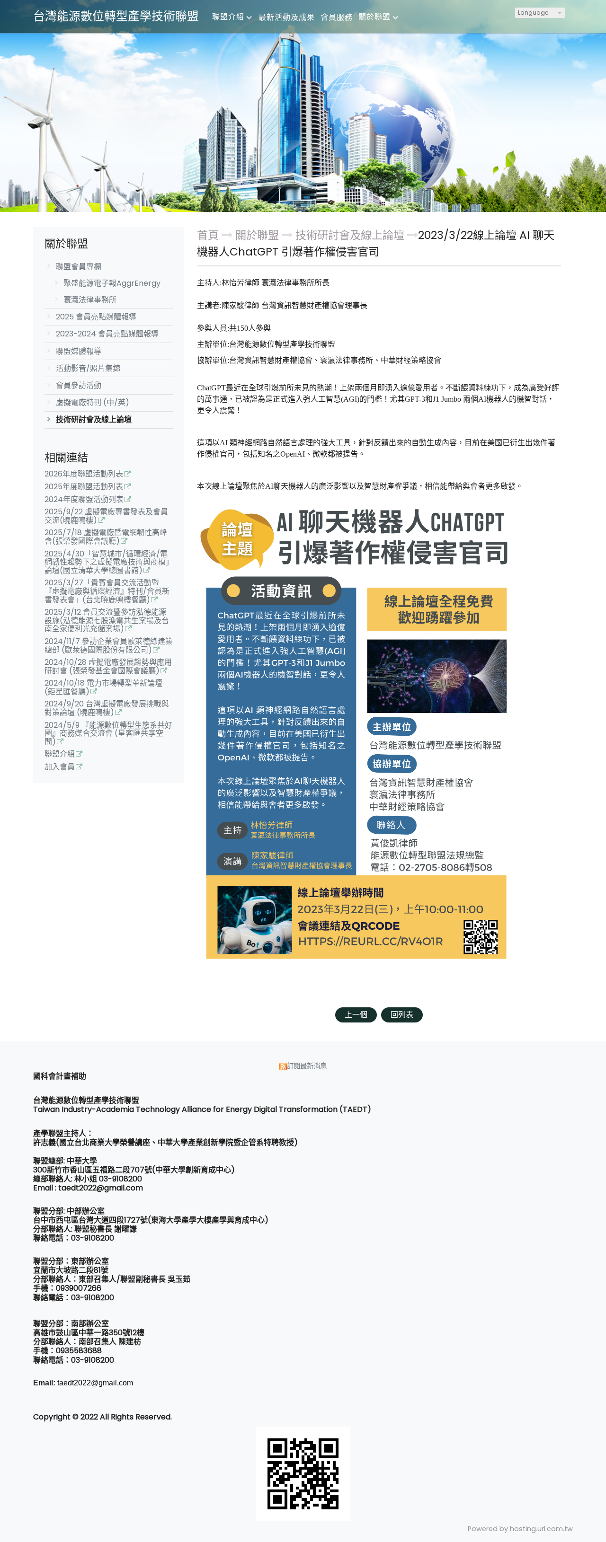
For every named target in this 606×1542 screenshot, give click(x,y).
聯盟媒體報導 (78, 351)
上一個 (356, 1014)
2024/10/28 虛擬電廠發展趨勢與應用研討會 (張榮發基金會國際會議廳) (108, 667)
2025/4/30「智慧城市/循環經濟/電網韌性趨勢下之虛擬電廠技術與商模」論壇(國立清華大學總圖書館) (107, 563)
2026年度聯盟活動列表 (84, 474)
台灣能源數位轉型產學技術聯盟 (116, 16)
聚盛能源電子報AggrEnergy (111, 283)
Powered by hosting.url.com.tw (520, 1528)
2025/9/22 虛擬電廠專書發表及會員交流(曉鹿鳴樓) (106, 517)
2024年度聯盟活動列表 (84, 500)
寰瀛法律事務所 (89, 299)
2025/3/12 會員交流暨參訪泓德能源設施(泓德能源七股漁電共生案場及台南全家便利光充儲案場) (107, 621)
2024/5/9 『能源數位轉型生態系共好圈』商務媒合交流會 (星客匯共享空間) (108, 734)
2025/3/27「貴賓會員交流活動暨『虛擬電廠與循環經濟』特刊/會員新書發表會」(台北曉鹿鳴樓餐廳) (107, 592)
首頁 (208, 235)
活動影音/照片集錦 (88, 368)
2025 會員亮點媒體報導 (96, 316)
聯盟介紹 (60, 754)
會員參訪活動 (78, 385)
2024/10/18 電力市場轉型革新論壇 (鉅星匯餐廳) (103, 688)
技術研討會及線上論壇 (94, 419)
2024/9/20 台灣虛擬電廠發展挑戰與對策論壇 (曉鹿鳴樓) (107, 709)
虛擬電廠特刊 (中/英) (92, 402)
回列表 (402, 1014)
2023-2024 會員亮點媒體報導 (107, 333)
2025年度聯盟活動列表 (84, 487)
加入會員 (60, 767)
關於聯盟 (258, 235)
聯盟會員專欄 (78, 266)
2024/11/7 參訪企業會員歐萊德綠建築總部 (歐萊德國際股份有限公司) (109, 646)
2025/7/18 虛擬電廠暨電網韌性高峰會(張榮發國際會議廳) (106, 537)
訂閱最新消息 (307, 1066)
